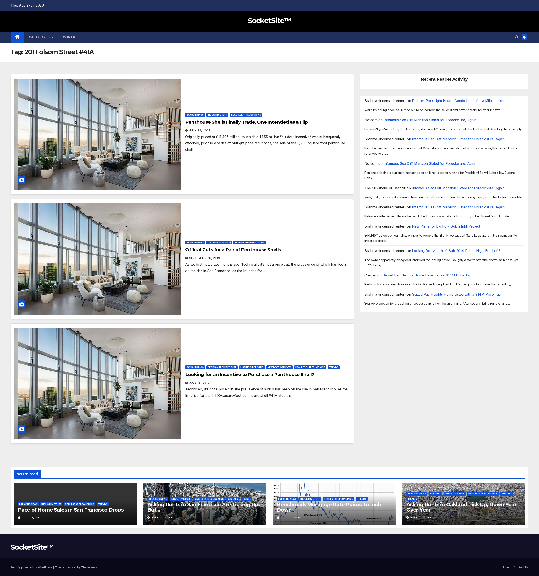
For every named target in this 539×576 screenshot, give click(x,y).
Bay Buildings (195, 115)
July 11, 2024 (291, 517)
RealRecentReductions (246, 115)
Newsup (71, 567)
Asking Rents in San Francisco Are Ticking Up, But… (203, 507)
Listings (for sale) (219, 242)
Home (506, 567)
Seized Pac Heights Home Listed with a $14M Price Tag (427, 275)
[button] (516, 37)
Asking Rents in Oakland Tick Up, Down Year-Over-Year (462, 507)
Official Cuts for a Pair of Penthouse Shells (233, 250)
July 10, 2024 (420, 517)
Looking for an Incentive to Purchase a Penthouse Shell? (249, 374)
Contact (71, 37)
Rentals (233, 499)
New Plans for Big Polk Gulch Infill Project (446, 226)
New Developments (279, 367)
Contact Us (521, 567)
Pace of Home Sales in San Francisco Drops (71, 510)
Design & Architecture (222, 367)
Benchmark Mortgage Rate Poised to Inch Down (329, 507)
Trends (333, 367)
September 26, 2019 (204, 258)
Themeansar (89, 567)
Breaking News (28, 504)
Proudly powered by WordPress (32, 567)
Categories (40, 37)
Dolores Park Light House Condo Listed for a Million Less (458, 101)
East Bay (435, 493)
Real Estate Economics (79, 504)
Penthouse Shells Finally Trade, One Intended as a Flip (246, 122)
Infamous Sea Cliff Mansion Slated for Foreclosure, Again (430, 120)
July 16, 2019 (199, 382)
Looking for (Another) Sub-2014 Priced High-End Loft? (456, 251)
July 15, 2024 (32, 517)
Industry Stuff (217, 115)
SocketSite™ (269, 20)
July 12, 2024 (161, 517)
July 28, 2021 (199, 130)
